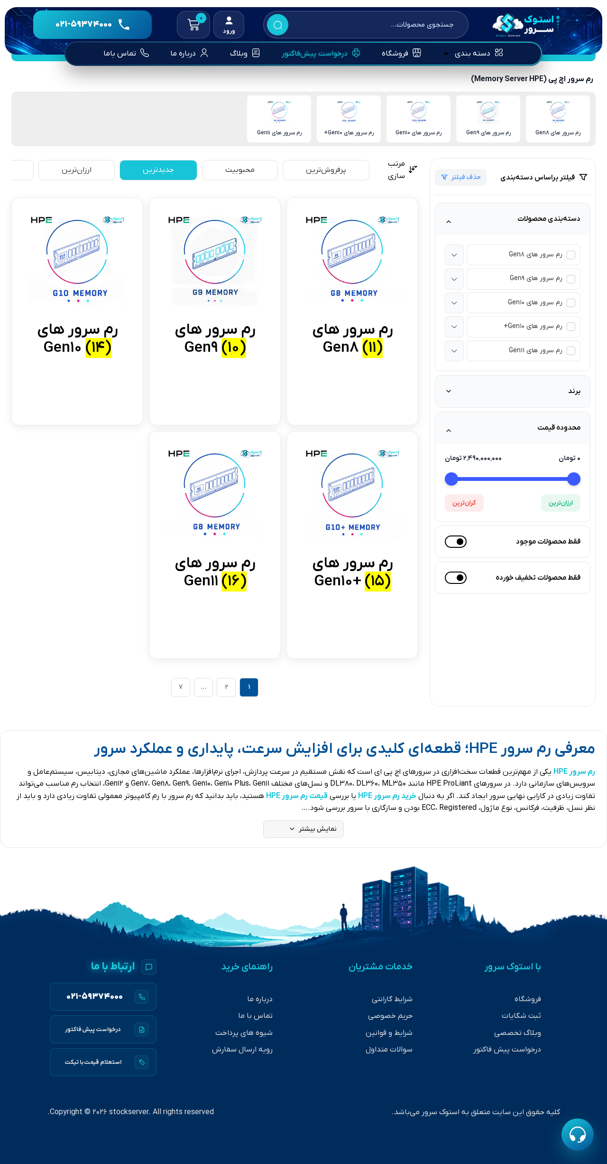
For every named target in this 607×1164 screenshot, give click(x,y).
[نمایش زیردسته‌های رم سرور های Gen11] (454, 350)
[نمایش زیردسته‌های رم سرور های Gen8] (454, 254)
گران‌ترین (464, 503)
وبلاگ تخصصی (517, 1033)
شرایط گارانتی (392, 999)
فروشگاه (528, 999)
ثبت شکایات (521, 1016)
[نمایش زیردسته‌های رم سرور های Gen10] (454, 302)
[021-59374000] (103, 997)
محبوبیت (240, 170)
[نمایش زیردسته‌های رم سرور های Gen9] (454, 278)
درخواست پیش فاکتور (507, 1049)
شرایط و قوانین (389, 1033)
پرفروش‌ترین (326, 170)
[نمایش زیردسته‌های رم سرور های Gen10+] (454, 326)
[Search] (277, 25)
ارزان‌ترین (561, 503)
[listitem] (558, 118)
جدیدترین (158, 170)
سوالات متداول (389, 1049)
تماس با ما (255, 1016)
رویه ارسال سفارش (242, 1049)
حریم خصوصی (390, 1016)
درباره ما (260, 999)
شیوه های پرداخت (244, 1033)
